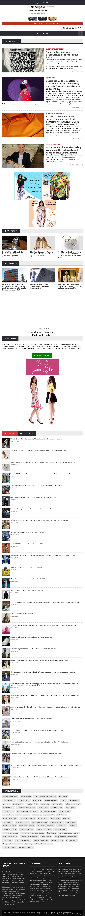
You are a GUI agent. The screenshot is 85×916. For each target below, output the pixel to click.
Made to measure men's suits (27, 811)
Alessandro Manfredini (45, 826)
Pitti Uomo (66, 818)
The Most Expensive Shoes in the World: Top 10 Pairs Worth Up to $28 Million (42, 254)
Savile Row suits (64, 811)
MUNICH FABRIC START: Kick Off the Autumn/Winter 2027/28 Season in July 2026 (39, 520)
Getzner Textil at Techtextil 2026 (22, 614)
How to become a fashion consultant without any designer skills (40, 286)
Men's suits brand (9, 826)
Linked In (73, 27)
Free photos (7, 840)
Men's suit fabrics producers (40, 878)
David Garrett (43, 808)
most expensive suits (39, 822)
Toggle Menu (43, 3)
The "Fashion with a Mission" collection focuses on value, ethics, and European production (42, 672)
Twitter (67, 27)
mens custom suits (22, 815)
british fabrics (8, 815)
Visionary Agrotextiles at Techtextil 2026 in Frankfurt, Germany (33, 649)
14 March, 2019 (77, 165)
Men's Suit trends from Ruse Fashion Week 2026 (27, 579)
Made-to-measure (64, 869)
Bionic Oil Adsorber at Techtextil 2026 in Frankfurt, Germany (32, 637)
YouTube (79, 27)
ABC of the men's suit (65, 871)
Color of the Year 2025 (22, 840)
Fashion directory (21, 876)
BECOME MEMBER (42, 328)
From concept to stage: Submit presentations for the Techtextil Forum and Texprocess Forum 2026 (45, 765)
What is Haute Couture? (43, 844)
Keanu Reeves (8, 811)
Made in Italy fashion (10, 833)
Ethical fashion (46, 837)
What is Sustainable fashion (69, 833)
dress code (37, 800)
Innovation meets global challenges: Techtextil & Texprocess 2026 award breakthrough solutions (45, 707)
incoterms (73, 826)
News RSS (52, 912)
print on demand (60, 829)
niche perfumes (71, 840)
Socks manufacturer (41, 840)
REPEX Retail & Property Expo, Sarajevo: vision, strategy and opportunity (36, 730)
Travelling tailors (41, 871)
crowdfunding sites (26, 829)
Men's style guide (8, 876)
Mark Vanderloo (8, 800)
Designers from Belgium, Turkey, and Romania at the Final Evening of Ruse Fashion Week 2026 (44, 695)
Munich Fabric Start (9, 829)
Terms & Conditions (63, 914)
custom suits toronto (10, 797)
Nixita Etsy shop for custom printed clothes (18, 847)
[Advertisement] (42, 309)
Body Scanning (71, 822)
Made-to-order (76, 869)
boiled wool (61, 815)
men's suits (20, 872)
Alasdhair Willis (32, 804)
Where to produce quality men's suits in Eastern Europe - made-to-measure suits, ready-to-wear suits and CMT (14, 287)
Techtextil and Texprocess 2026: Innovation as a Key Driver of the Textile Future (39, 742)
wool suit (6, 804)
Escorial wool (61, 826)
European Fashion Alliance (12, 844)
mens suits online (56, 822)
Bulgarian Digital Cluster (64, 912)
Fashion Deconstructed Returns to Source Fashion (28, 532)
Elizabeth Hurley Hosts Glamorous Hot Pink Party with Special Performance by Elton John (43, 625)
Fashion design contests (29, 837)
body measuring (57, 840)
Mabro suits (55, 818)
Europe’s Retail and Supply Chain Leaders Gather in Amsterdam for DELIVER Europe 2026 (42, 555)
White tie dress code (28, 818)
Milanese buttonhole (73, 804)
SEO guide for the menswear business (70, 881)
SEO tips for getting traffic (26, 808)
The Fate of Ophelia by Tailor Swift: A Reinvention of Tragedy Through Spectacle (39, 777)
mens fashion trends (48, 811)
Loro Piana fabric (24, 800)
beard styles (51, 833)
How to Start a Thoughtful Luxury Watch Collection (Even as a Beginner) (12, 254)
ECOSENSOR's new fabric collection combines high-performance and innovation (62, 119)
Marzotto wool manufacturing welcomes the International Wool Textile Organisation (63, 150)
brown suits (63, 797)
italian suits (45, 804)
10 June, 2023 (78, 72)
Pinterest (70, 27)
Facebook (64, 27)
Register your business (42, 355)
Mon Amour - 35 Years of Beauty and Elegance (26, 567)
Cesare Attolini (74, 800)
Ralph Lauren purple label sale (45, 797)
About (47, 914)
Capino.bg (28, 844)
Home (41, 914)
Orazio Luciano (18, 804)
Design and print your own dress (66, 837)
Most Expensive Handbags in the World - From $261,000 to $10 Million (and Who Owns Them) (69, 254)
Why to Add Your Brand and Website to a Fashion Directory (31, 719)
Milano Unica (7, 822)
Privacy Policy (76, 914)
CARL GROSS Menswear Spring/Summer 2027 (26, 544)
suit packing (37, 815)
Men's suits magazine (10, 878)
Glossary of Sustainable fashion (32, 833)
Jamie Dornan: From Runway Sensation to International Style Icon (33, 497)
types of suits (49, 815)
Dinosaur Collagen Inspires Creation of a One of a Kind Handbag (33, 509)
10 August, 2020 (77, 138)
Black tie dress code (10, 818)
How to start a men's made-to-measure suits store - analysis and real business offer (70, 286)
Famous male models (26, 826)
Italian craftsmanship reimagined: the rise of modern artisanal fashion (35, 754)
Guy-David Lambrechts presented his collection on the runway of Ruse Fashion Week (40, 660)
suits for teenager (51, 800)
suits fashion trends (10, 837)
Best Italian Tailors (22, 822)
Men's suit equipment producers (41, 880)
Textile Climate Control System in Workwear (26, 590)
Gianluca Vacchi (56, 808)
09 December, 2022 (76, 107)
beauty (63, 800)
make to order (57, 804)
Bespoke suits (70, 895)
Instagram (76, 27)
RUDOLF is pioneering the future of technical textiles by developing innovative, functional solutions (45, 602)
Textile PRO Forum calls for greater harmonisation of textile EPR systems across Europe (42, 474)
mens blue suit (8, 808)
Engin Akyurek (70, 808)
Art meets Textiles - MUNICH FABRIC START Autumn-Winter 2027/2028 (36, 486)
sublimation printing (43, 829)
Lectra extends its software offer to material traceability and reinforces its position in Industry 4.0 (63, 84)
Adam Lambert (26, 797)
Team (53, 914)
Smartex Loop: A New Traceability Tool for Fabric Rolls (62, 55)
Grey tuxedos (43, 818)
